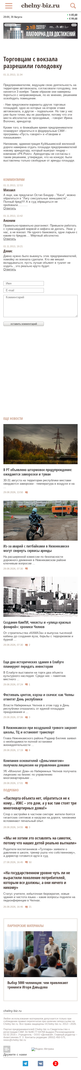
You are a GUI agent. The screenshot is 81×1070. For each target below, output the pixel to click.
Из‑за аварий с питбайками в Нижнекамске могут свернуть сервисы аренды (36, 548)
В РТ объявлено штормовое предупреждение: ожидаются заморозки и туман (37, 472)
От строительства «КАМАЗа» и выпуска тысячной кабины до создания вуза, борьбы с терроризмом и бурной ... (38, 636)
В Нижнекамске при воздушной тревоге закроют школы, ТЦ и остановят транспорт (40, 730)
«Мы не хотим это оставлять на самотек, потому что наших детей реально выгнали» (39, 840)
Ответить (9, 208)
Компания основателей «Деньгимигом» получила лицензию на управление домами (36, 763)
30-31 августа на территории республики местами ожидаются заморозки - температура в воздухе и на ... (38, 484)
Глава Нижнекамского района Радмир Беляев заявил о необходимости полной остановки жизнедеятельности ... (39, 742)
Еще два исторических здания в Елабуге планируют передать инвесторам (33, 664)
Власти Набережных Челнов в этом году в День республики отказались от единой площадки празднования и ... (36, 709)
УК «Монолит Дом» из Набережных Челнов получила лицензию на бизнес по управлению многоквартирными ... (39, 775)
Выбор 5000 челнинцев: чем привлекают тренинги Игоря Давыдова (37, 985)
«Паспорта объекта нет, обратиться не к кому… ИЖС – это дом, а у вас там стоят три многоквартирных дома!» (39, 803)
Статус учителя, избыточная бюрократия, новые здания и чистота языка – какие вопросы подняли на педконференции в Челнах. (39, 897)
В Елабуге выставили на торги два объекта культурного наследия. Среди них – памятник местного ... (34, 676)
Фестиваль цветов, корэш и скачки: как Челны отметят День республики (38, 697)
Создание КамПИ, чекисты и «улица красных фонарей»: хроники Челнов (37, 624)
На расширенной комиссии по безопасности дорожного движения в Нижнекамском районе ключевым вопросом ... (34, 560)
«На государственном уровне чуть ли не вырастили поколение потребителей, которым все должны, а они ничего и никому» (36, 880)
